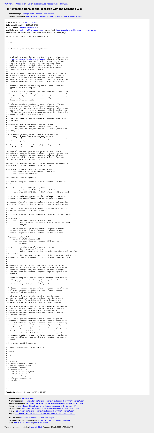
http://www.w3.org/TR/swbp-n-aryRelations (27, 59)
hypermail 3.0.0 (35, 427)
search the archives (41, 423)
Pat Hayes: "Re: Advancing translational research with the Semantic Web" (55, 403)
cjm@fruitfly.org (30, 22)
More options (49, 14)
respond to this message (30, 418)
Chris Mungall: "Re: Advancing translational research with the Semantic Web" (53, 401)
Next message (31, 16)
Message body (28, 14)
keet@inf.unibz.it (62, 30)
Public (29, 4)
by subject (57, 420)
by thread (48, 420)
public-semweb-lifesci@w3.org (46, 4)
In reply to (58, 16)
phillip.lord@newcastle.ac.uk (31, 30)
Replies (79, 16)
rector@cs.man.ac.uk (28, 27)
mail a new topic (47, 418)
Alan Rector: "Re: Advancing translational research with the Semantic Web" (48, 406)
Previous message (45, 16)
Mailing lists (20, 4)
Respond (38, 14)
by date (40, 420)
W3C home (9, 4)
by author (66, 420)
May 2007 (64, 4)
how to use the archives (23, 423)
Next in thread (69, 16)
